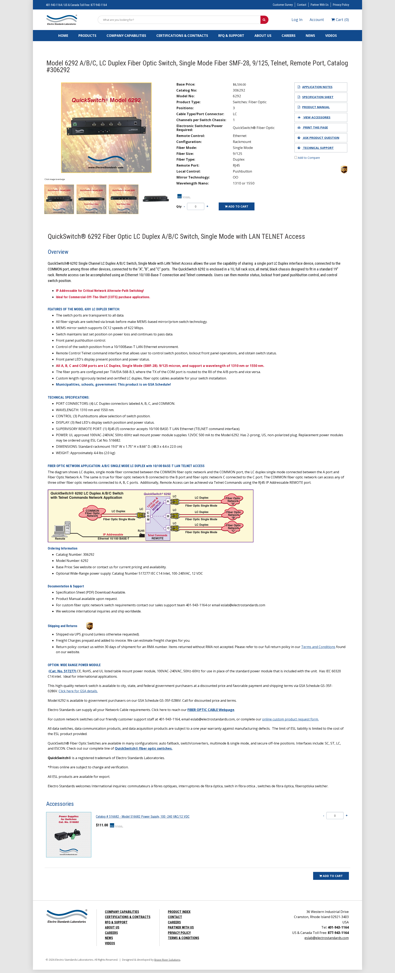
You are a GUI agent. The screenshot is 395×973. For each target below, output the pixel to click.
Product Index (179, 912)
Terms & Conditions (183, 938)
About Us (262, 35)
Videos (331, 35)
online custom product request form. (290, 719)
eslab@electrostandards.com (326, 938)
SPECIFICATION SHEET (317, 97)
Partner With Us (320, 4)
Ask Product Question (320, 138)
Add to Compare (308, 158)
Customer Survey (283, 4)
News (310, 35)
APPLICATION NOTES (317, 87)
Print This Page (315, 127)
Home (63, 35)
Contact (301, 4)
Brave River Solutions (167, 959)
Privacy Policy (341, 4)
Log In (297, 19)
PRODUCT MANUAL (316, 107)
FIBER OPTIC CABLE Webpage (210, 709)
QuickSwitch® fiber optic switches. (143, 748)
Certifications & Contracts (182, 35)
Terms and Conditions (318, 647)
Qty (179, 206)
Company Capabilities (126, 35)
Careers (288, 35)
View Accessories (316, 117)
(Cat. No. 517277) (63, 671)
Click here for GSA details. (78, 691)
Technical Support (318, 148)
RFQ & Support (231, 35)
